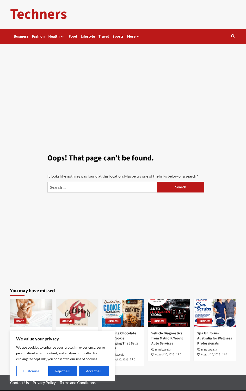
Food (73, 36)
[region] (62, 356)
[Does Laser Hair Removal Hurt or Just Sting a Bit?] (31, 313)
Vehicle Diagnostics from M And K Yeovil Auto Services (167, 338)
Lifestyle (88, 36)
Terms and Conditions (78, 382)
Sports (117, 36)
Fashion (38, 36)
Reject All (62, 371)
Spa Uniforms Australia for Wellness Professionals (214, 338)
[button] (233, 36)
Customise (31, 371)
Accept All (94, 371)
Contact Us (19, 382)
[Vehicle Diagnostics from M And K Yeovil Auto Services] (169, 313)
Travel (103, 36)
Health (54, 36)
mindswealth (117, 355)
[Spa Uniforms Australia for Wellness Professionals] (215, 313)
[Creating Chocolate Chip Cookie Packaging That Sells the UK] (123, 313)
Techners (38, 14)
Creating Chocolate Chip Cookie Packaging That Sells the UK (121, 341)
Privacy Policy (44, 382)
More (131, 36)
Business (21, 36)
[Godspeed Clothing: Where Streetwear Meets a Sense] (77, 313)
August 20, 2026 (118, 360)
